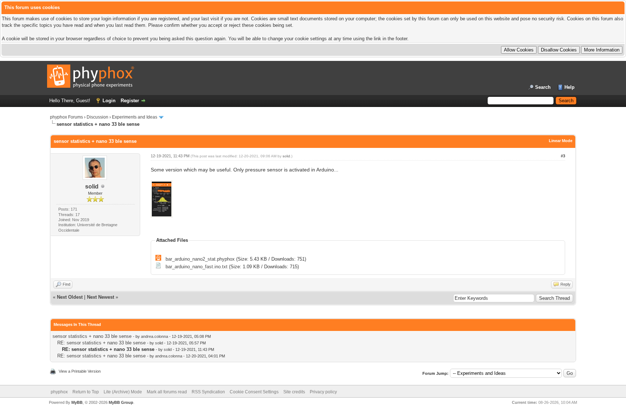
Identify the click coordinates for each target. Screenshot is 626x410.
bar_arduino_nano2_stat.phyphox (200, 259)
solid (92, 186)
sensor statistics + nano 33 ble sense (92, 336)
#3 (563, 156)
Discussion (97, 117)
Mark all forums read (167, 391)
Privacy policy (323, 391)
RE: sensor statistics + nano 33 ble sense (101, 342)
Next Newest (100, 297)
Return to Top (85, 391)
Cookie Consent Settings (254, 391)
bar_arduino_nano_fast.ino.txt (197, 266)
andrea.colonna (154, 336)
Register (130, 100)
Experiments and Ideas (134, 117)
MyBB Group (121, 402)
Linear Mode (560, 140)
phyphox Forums (66, 117)
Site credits (294, 391)
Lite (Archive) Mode (123, 391)
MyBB (77, 402)
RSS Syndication (208, 391)
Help (569, 87)
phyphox (59, 391)
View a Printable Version (80, 371)
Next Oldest (70, 297)
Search (543, 87)
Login (109, 100)
